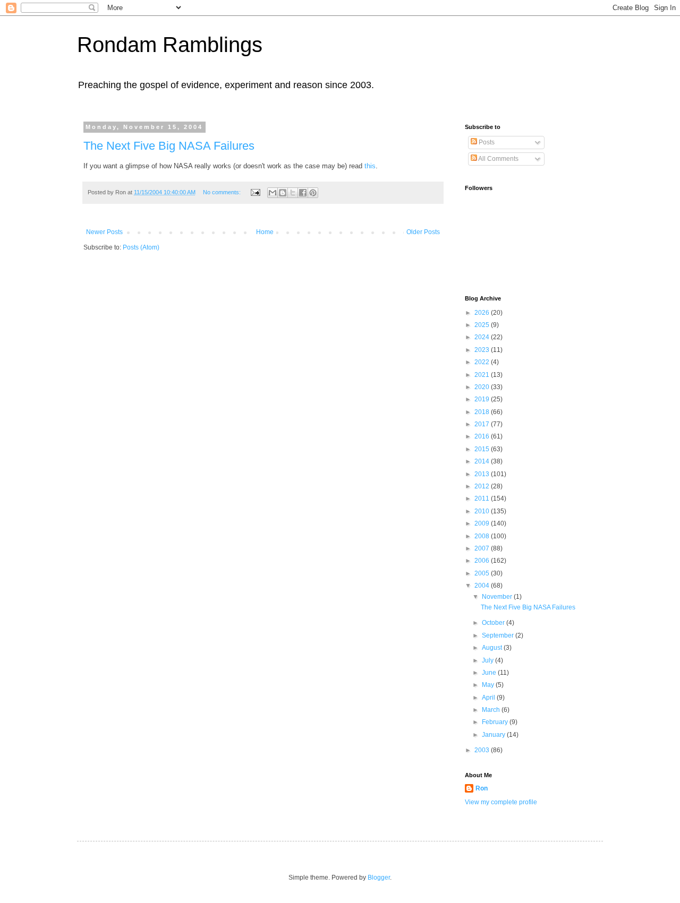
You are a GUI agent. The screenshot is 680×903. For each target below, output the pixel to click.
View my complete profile (501, 802)
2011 (482, 498)
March (492, 709)
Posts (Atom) (141, 247)
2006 (482, 560)
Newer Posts (104, 232)
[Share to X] (292, 192)
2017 (482, 424)
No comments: (222, 192)
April (489, 697)
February (495, 722)
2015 (482, 449)
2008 (482, 536)
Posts (486, 142)
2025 (482, 325)
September (498, 635)
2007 (482, 548)
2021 (482, 375)
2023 (482, 350)
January (494, 734)
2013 (482, 474)
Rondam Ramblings (169, 44)
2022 (482, 362)
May (489, 685)
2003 (482, 750)
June (490, 672)
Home (265, 232)
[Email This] (272, 192)
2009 (482, 523)
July (488, 660)
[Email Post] (255, 192)
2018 (482, 412)
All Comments (497, 158)
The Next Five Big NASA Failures (168, 145)
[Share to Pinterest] (313, 192)
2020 (482, 387)
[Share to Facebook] (303, 192)
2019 (482, 399)
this (370, 166)
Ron (481, 788)
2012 (482, 486)
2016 (482, 436)
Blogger (379, 877)
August (493, 647)
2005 (482, 573)
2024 (482, 337)
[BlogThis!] (282, 192)
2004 (482, 585)
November (498, 596)
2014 (482, 461)
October (494, 622)
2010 (482, 511)
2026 (482, 312)
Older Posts (423, 232)
